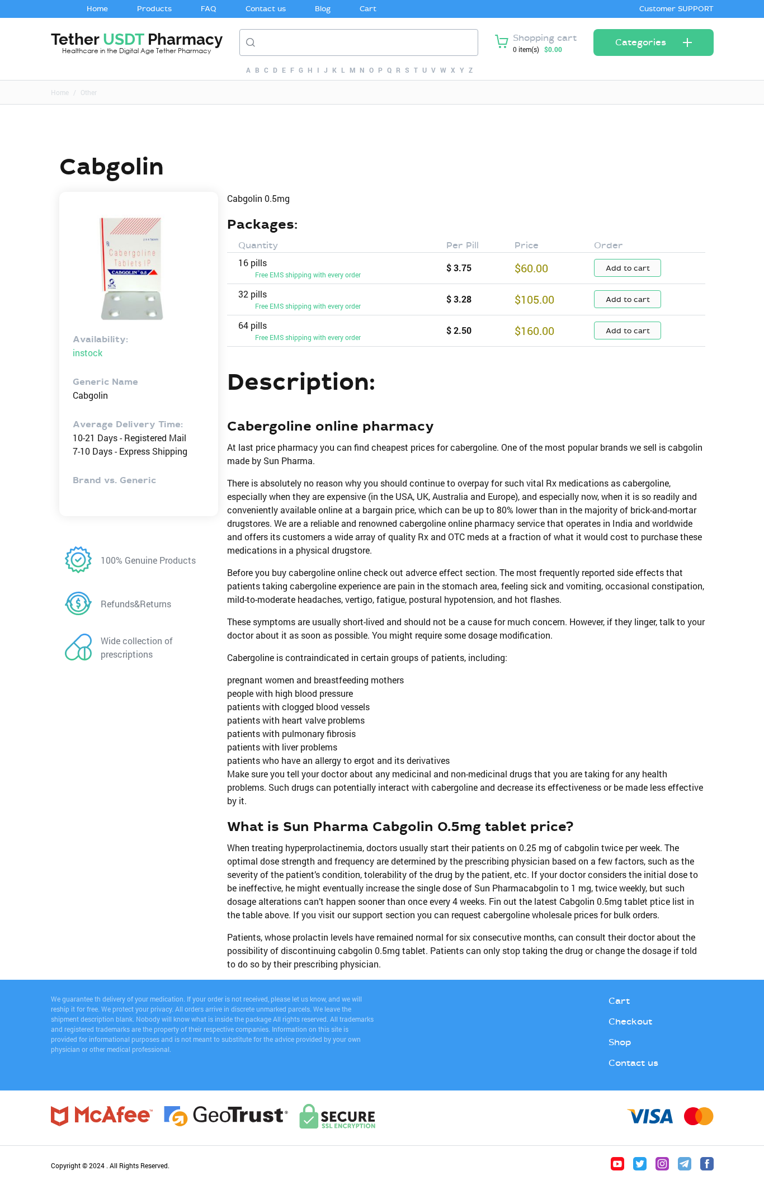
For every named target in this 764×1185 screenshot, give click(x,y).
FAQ (208, 8)
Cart (368, 8)
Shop (620, 1042)
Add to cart (628, 268)
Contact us (266, 8)
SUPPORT (696, 8)
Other (89, 92)
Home (97, 8)
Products (154, 8)
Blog (323, 8)
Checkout (630, 1021)
